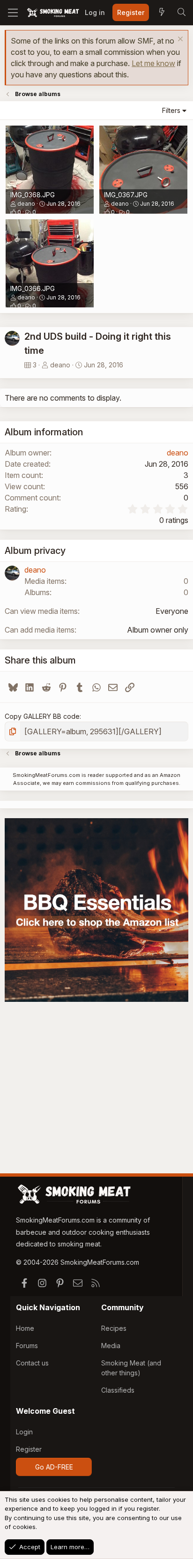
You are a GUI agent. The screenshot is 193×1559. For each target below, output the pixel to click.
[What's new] (161, 12)
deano (26, 203)
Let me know (153, 63)
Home (25, 1328)
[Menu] (13, 12)
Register (29, 1449)
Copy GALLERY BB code (42, 716)
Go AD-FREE (54, 1467)
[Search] (181, 12)
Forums (27, 1346)
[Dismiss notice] (179, 40)
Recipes (113, 1328)
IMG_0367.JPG (126, 195)
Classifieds (117, 1390)
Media (110, 1346)
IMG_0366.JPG (32, 288)
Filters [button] (171, 110)
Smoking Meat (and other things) (131, 1368)
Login (24, 1432)
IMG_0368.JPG (32, 195)
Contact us (32, 1363)
